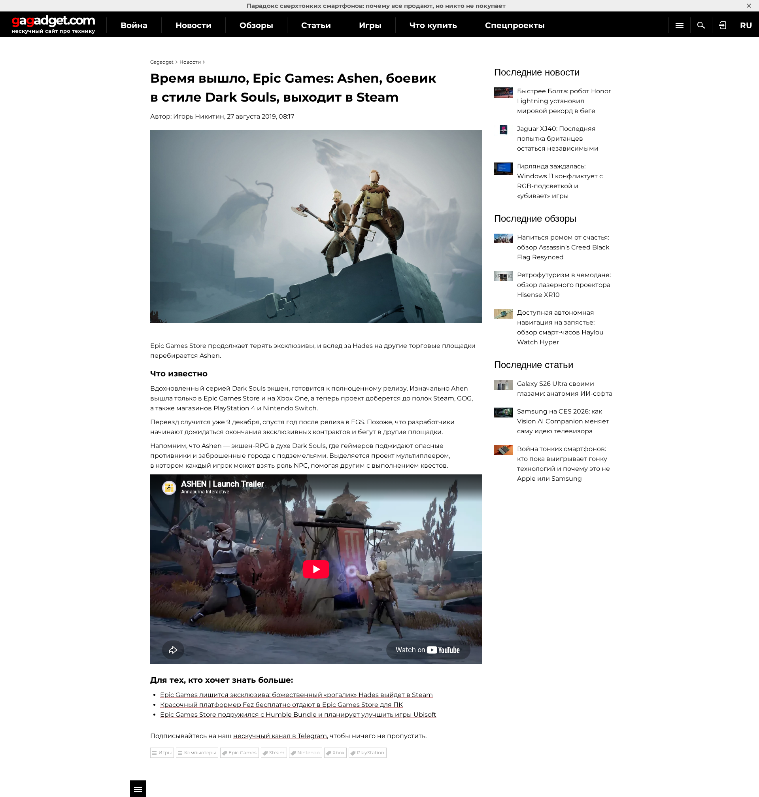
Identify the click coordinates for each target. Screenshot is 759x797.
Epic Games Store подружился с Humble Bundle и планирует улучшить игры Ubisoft (298, 714)
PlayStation (370, 752)
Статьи (316, 25)
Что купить (433, 25)
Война (134, 25)
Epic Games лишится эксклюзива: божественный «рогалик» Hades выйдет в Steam (296, 695)
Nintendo (308, 752)
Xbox (338, 752)
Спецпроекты (515, 25)
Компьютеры (200, 752)
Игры (370, 25)
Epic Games (242, 752)
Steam (277, 752)
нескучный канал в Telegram (280, 736)
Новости (193, 25)
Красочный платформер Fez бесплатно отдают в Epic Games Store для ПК (281, 704)
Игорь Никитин (198, 116)
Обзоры (256, 25)
